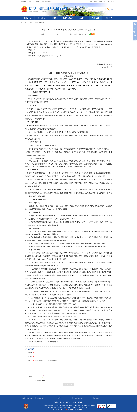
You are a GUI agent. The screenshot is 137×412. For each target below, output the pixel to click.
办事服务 (81, 18)
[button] (95, 1)
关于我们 (56, 402)
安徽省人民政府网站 (34, 1)
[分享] (135, 36)
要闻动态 (54, 18)
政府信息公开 (68, 18)
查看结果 (81, 34)
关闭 (135, 39)
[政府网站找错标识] (101, 406)
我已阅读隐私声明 (41, 380)
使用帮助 (68, 402)
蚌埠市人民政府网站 (47, 1)
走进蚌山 (41, 18)
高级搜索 (113, 9)
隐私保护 (80, 402)
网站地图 (74, 402)
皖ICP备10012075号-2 (59, 409)
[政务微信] (135, 32)
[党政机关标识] (26, 406)
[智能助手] (135, 24)
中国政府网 (23, 1)
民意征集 (42, 22)
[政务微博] (135, 28)
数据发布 (109, 18)
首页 (31, 22)
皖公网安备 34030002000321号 (76, 409)
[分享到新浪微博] (92, 34)
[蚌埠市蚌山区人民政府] (68, 9)
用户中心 (113, 1)
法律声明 (62, 402)
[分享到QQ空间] (94, 34)
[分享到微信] (90, 34)
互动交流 (95, 18)
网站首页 (27, 18)
